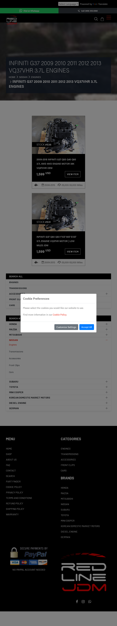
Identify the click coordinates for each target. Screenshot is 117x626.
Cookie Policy (59, 314)
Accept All (86, 327)
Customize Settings (66, 327)
